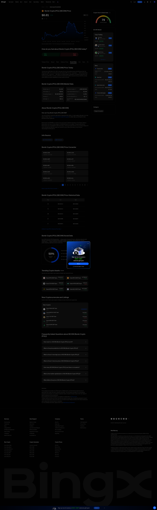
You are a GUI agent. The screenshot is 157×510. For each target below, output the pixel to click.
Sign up (78, 263)
